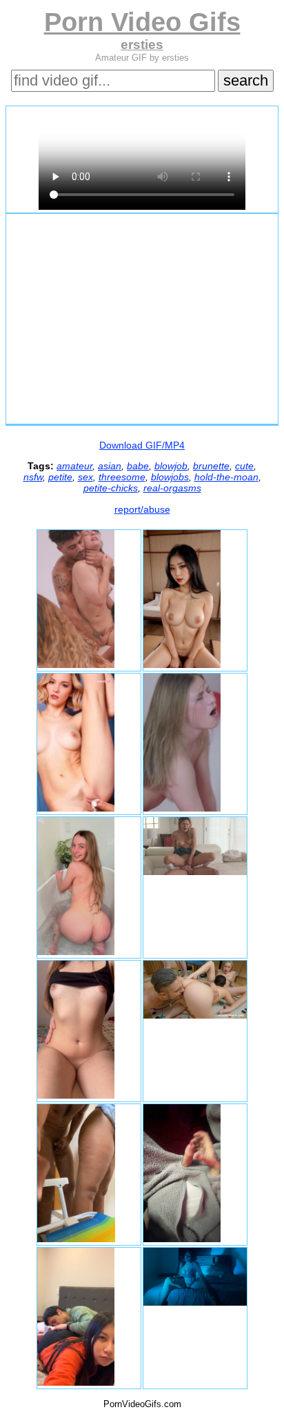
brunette (211, 465)
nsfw (33, 476)
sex (85, 476)
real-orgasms (172, 487)
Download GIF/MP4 (142, 445)
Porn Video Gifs (142, 22)
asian (109, 465)
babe (138, 465)
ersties (142, 44)
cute (244, 465)
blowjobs (170, 476)
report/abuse (142, 509)
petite (60, 476)
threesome (122, 476)
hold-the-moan (226, 476)
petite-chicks (110, 487)
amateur (74, 465)
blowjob (170, 465)
